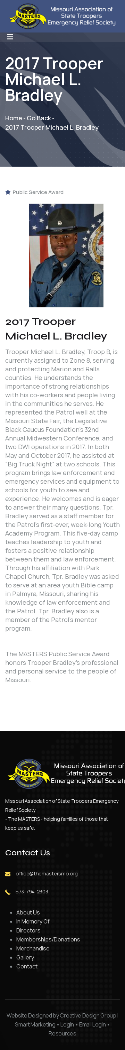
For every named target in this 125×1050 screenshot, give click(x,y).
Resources (62, 1033)
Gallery (25, 957)
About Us (28, 912)
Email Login (92, 1024)
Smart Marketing (35, 1024)
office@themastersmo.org (47, 873)
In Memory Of (33, 921)
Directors (28, 930)
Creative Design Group (88, 1015)
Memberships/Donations (48, 939)
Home (13, 118)
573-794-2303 (32, 891)
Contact (27, 966)
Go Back (39, 118)
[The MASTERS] (66, 255)
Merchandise (33, 948)
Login (67, 1024)
